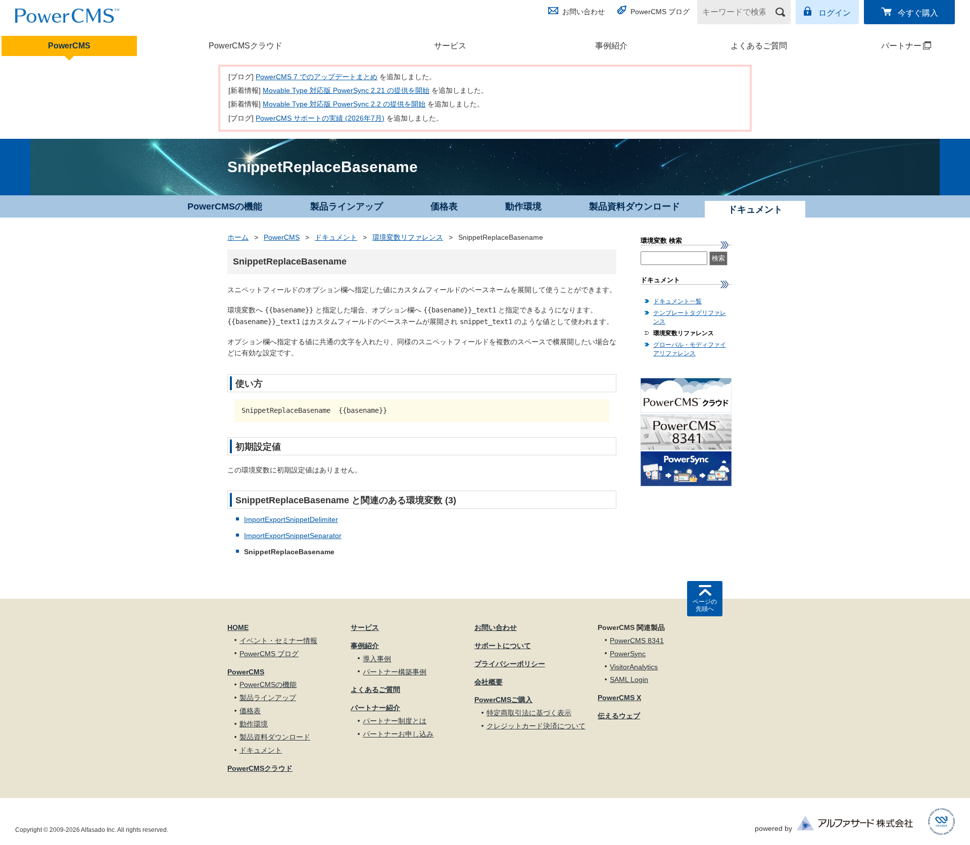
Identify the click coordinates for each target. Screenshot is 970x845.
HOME (238, 627)
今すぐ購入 (918, 13)
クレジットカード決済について (536, 726)
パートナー (882, 45)
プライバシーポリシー (509, 664)
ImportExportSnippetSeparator (293, 536)
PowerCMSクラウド (245, 45)
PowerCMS (69, 45)
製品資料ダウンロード (634, 206)
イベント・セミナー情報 (278, 641)
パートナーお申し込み (398, 734)
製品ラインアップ (346, 206)
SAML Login (629, 679)
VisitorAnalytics (634, 667)
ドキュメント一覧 (677, 301)
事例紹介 (611, 45)
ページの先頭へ (705, 605)
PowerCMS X (619, 698)
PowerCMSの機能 (224, 206)
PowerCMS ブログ (660, 12)
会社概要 (488, 682)
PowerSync (628, 654)
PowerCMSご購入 (503, 700)
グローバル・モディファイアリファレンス (689, 349)
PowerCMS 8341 (637, 641)
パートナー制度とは (394, 721)
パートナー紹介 (375, 708)
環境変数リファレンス (407, 237)
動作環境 (523, 206)
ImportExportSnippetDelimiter (291, 519)
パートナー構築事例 (394, 672)
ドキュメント (336, 237)
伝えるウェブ (619, 716)
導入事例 (377, 659)
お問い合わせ (583, 12)
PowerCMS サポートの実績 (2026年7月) (320, 118)
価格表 (444, 206)
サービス (450, 45)
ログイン (834, 13)
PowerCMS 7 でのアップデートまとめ (316, 77)
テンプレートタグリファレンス (689, 317)
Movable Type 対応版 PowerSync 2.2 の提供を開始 (344, 104)
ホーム (238, 237)
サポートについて (502, 646)
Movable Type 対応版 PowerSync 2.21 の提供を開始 (346, 90)
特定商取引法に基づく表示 (529, 713)
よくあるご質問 (759, 45)
